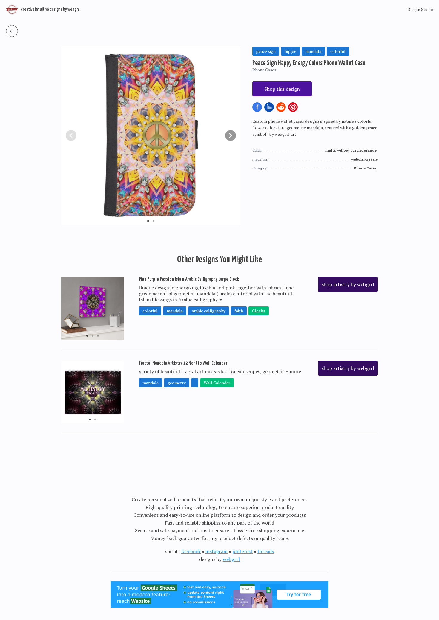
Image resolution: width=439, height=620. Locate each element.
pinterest (242, 551)
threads (265, 551)
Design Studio (420, 9)
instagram (216, 551)
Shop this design (282, 89)
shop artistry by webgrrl (348, 284)
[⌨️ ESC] (12, 31)
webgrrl (231, 559)
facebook (191, 551)
